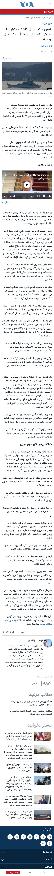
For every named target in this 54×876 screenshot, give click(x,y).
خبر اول (47, 23)
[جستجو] (44, 872)
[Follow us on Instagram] (23, 837)
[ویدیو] (30, 872)
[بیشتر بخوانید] (27, 11)
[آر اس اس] (10, 837)
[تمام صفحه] (38, 196)
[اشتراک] (43, 843)
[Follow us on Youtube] (30, 837)
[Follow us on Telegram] (43, 837)
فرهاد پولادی (46, 46)
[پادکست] (49, 843)
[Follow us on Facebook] (49, 837)
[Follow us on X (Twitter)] (36, 837)
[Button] (6, 58)
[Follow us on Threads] (16, 837)
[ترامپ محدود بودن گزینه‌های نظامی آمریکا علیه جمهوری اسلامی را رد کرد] (42, 768)
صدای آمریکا (42, 178)
